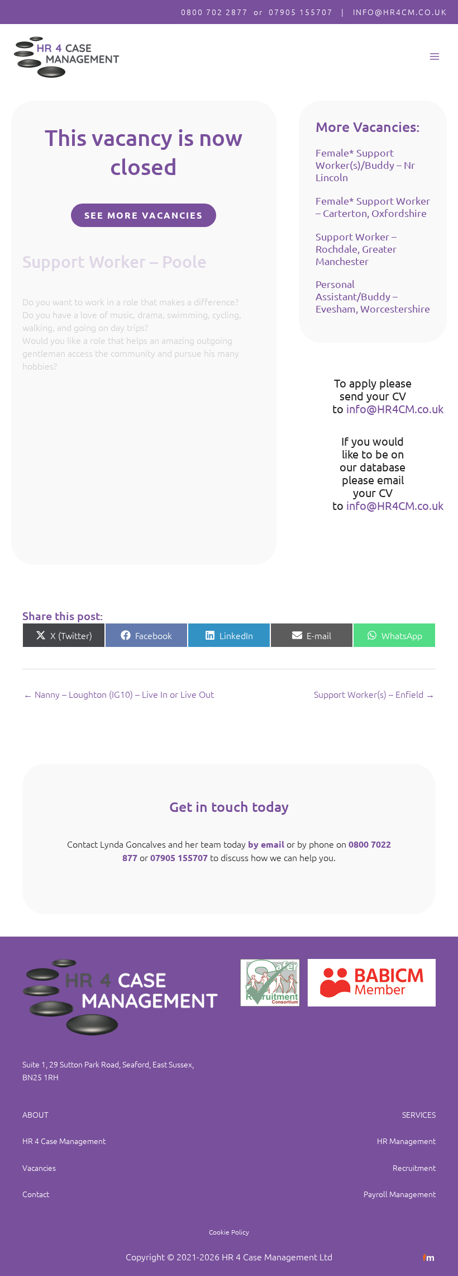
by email (266, 844)
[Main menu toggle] (434, 56)
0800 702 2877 (214, 11)
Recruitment (414, 1167)
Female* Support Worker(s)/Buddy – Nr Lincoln (365, 164)
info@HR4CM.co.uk (394, 408)
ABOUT (35, 1114)
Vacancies (39, 1167)
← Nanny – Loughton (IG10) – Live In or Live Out (118, 693)
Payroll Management (400, 1193)
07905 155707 (301, 11)
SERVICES (419, 1114)
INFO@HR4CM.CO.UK (400, 11)
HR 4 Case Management (64, 1140)
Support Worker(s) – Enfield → (374, 693)
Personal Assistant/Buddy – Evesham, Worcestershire (373, 296)
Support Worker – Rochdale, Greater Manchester (356, 248)
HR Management (406, 1140)
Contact (35, 1193)
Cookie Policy (229, 1231)
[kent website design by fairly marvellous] (429, 1256)
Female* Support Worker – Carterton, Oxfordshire (373, 207)
